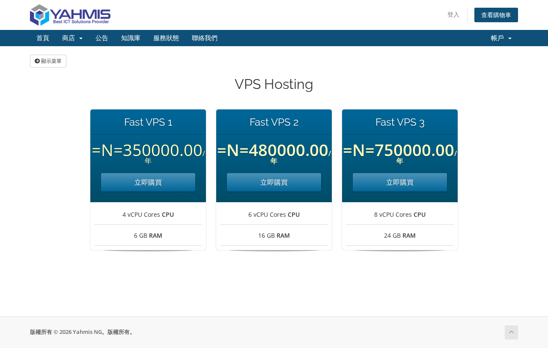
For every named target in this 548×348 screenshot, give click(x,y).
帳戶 (499, 38)
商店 (70, 38)
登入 (453, 14)
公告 (101, 38)
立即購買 (148, 182)
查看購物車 (496, 15)
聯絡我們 (204, 38)
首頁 (42, 38)
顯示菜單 (51, 61)
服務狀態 (166, 38)
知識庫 (130, 38)
